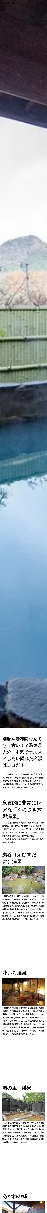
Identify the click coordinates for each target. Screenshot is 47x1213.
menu (41, 3)
